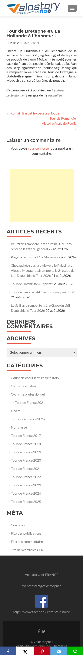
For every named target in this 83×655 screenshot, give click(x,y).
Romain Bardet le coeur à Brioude (32, 113)
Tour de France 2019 (26, 452)
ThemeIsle (59, 646)
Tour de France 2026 (30, 419)
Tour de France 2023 (26, 485)
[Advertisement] (42, 195)
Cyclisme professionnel (28, 394)
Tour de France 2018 (26, 444)
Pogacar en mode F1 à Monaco (33, 257)
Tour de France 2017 (26, 435)
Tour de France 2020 (26, 460)
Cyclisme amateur (24, 386)
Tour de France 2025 (26, 501)
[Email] (58, 651)
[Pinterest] (42, 651)
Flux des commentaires (27, 541)
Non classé (19, 427)
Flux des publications (26, 533)
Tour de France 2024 (26, 493)
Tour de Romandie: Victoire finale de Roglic (59, 123)
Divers (15, 411)
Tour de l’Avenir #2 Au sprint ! (32, 284)
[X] (25, 651)
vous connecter (39, 148)
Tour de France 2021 (30, 402)
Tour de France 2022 (26, 477)
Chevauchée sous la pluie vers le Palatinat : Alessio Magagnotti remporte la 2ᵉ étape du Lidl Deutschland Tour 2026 (42, 270)
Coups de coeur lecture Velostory (35, 378)
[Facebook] (8, 651)
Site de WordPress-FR (27, 550)
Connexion (18, 525)
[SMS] (75, 651)
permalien (55, 95)
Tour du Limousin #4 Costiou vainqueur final (42, 292)
